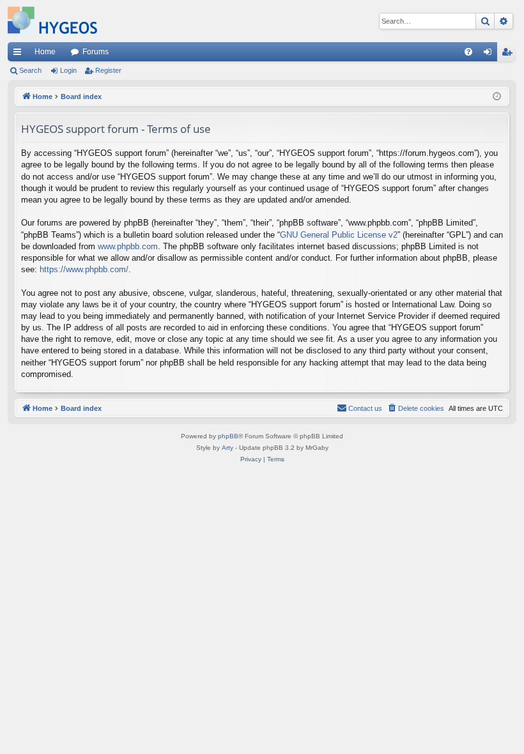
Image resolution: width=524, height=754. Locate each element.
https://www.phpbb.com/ (84, 269)
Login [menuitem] (490, 54)
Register (108, 70)
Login (68, 70)
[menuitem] (468, 51)
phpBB (228, 436)
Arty (227, 447)
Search (30, 70)
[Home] (52, 21)
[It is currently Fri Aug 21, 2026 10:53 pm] (497, 96)
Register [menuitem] (509, 54)
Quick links (20, 54)
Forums (95, 51)
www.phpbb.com (128, 246)
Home (45, 51)
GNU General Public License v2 (338, 235)
